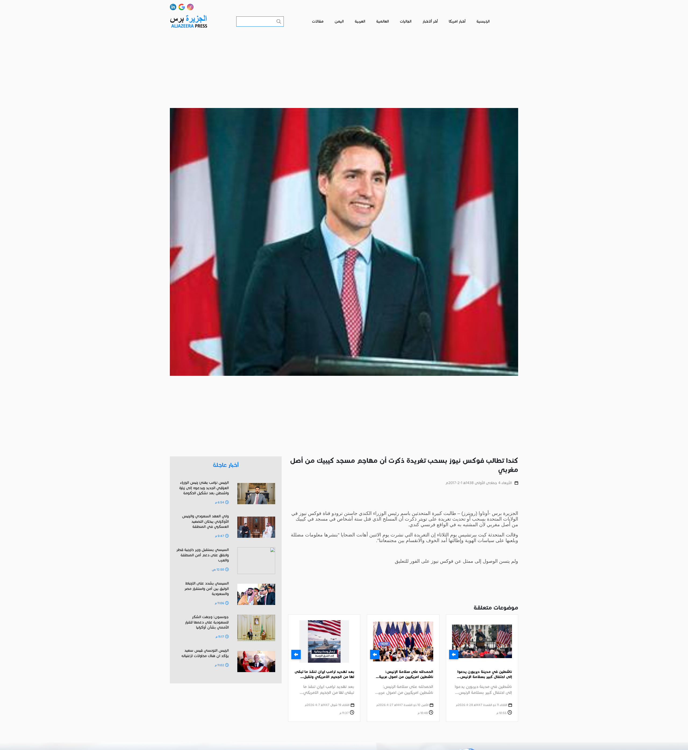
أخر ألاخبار (430, 21)
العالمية (382, 21)
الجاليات (405, 21)
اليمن (339, 21)
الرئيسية (483, 21)
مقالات (318, 21)
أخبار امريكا (457, 21)
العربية (360, 21)
